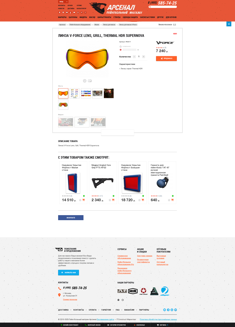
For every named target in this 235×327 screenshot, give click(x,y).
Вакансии (129, 310)
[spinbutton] (139, 56)
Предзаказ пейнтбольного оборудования (124, 270)
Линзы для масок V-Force (128, 25)
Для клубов (171, 17)
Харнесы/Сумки (147, 17)
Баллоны (73, 17)
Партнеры (144, 310)
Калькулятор (81, 8)
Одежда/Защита (130, 17)
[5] (163, 47)
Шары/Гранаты (104, 17)
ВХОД (61, 1)
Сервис (79, 5)
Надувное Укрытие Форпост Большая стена (131, 167)
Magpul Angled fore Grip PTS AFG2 (101, 166)
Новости (61, 8)
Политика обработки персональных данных (158, 319)
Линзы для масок (109, 25)
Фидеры (83, 17)
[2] (158, 47)
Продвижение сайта (105, 319)
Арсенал (62, 25)
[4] (161, 47)
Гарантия (106, 310)
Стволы (116, 17)
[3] (160, 47)
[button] (143, 56)
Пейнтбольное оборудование (80, 25)
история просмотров (118, 325)
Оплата (70, 5)
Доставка (71, 8)
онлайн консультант (70, 325)
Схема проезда (70, 299)
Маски (92, 17)
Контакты (61, 5)
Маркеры (62, 17)
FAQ (117, 310)
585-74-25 (74, 287)
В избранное (127, 46)
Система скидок (144, 256)
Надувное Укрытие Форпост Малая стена (71, 167)
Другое (160, 17)
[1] (157, 47)
